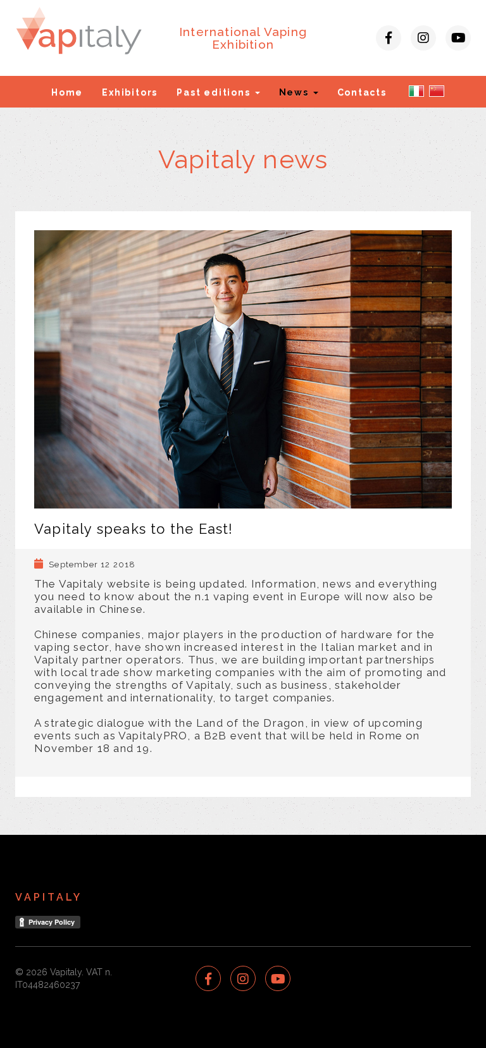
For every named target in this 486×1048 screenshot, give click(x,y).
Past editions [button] (215, 92)
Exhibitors (130, 92)
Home (67, 92)
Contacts (362, 92)
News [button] (295, 92)
